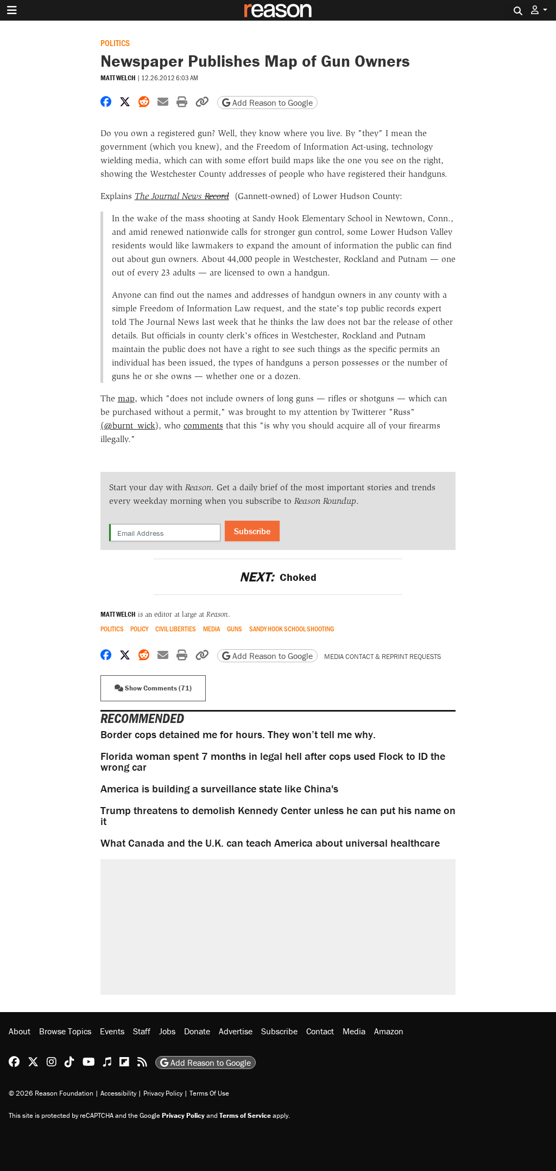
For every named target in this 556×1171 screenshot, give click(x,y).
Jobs (167, 1031)
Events (112, 1031)
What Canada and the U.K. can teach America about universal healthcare (270, 842)
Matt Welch (118, 77)
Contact (320, 1031)
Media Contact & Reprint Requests (382, 656)
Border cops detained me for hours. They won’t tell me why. (238, 734)
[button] (539, 10)
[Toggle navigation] (12, 10)
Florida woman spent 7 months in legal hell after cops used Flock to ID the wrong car (272, 761)
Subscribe (252, 531)
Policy (139, 628)
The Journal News (182, 196)
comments (203, 425)
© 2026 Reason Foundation (51, 1093)
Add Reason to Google (271, 102)
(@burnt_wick (127, 425)
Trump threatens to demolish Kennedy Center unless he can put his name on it (278, 815)
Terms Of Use (209, 1093)
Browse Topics (65, 1031)
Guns (234, 628)
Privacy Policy (162, 1093)
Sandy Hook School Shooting (291, 628)
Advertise (235, 1031)
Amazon (388, 1031)
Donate (197, 1031)
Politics (115, 42)
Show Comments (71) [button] (157, 688)
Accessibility (118, 1093)
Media (211, 628)
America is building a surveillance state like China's (219, 788)
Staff (141, 1031)
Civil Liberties (175, 628)
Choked (278, 577)
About (19, 1031)
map (126, 398)
